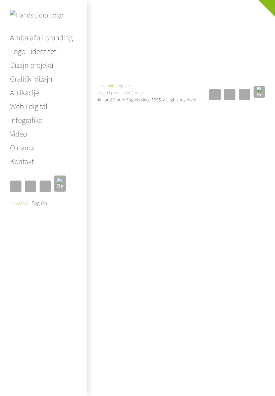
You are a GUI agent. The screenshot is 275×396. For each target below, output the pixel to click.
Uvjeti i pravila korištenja (120, 93)
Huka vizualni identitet (181, 18)
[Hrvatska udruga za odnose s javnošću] (125, 30)
